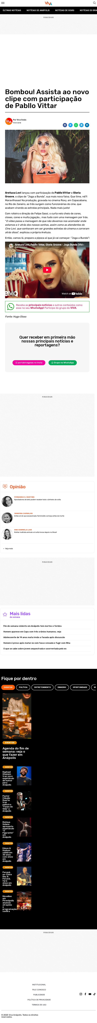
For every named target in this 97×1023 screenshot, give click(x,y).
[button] (65, 125)
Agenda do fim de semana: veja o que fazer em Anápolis (16, 753)
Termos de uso (39, 1005)
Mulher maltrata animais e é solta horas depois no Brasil (35, 532)
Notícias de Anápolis (38, 10)
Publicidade (39, 995)
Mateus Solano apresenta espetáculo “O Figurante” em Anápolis (8, 829)
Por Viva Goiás (19, 120)
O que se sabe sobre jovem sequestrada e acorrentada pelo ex (34, 648)
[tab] (8, 687)
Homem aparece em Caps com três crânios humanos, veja (32, 631)
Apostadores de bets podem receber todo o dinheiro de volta (37, 499)
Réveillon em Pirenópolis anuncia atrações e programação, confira (10, 903)
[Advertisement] (48, 53)
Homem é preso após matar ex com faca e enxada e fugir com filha (36, 643)
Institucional (39, 985)
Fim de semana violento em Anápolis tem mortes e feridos (32, 626)
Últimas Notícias (12, 10)
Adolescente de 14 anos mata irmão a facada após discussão (34, 637)
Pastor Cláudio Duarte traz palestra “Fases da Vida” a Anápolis (8, 803)
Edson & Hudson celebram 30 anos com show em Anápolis (8, 854)
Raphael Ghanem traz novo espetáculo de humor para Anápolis (8, 778)
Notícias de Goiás (64, 10)
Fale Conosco (39, 990)
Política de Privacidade (39, 1000)
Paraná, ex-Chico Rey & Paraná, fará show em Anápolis (7, 878)
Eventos (9, 743)
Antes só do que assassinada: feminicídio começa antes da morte (39, 516)
